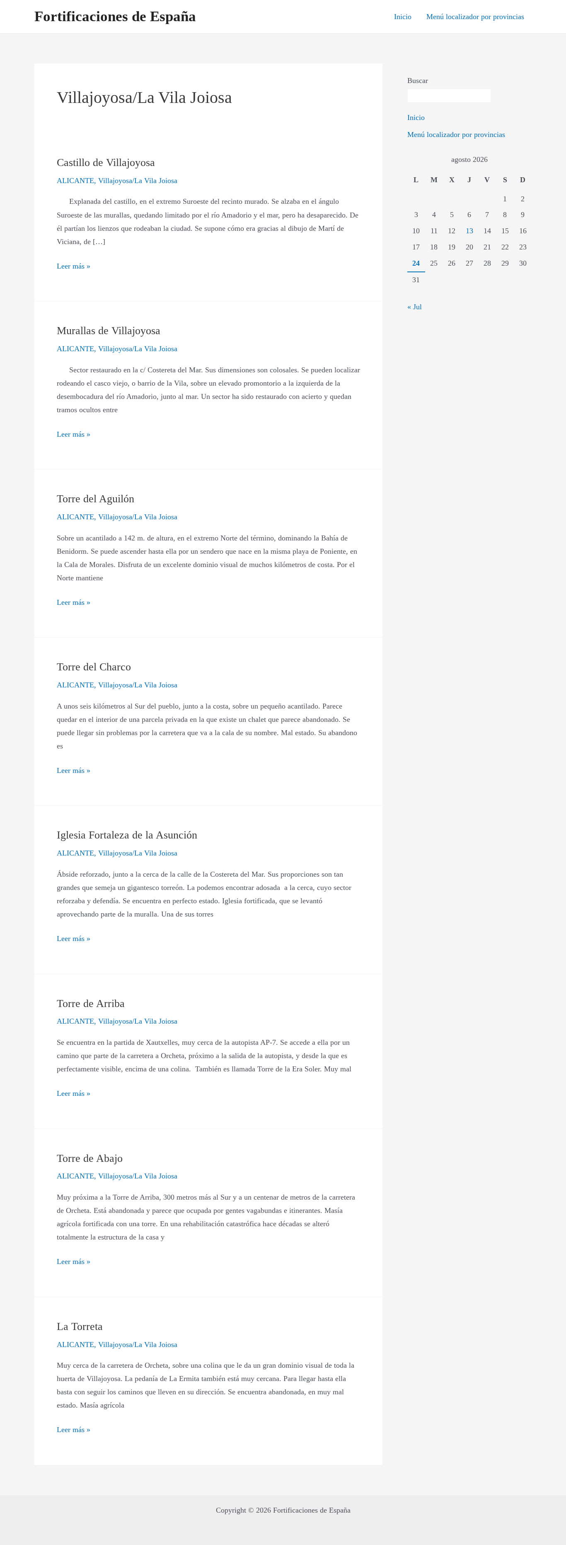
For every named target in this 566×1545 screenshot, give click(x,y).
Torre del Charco (94, 667)
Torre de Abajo (90, 1158)
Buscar (417, 80)
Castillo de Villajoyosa (106, 162)
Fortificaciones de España (115, 16)
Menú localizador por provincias (475, 16)
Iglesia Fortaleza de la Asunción (127, 835)
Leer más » (73, 264)
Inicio (402, 16)
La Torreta (80, 1326)
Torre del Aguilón (95, 499)
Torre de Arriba (91, 1003)
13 (469, 231)
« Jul (414, 307)
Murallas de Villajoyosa (108, 331)
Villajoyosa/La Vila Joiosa (137, 180)
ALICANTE (75, 180)
